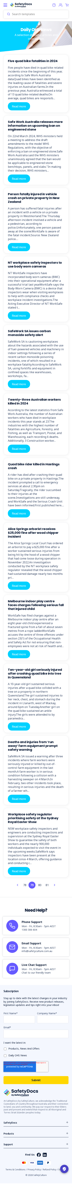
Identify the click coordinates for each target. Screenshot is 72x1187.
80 (39, 885)
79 (32, 885)
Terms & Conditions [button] (15, 1169)
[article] (36, 925)
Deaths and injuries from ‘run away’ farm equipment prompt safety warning (33, 746)
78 (24, 885)
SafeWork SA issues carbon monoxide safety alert (29, 333)
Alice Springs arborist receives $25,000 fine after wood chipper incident (33, 533)
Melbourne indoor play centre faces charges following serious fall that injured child (36, 605)
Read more (19, 106)
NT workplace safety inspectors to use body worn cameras (35, 264)
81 (47, 885)
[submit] (8, 14)
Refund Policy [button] (49, 1169)
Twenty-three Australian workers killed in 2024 (34, 401)
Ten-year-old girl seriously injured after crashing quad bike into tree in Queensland (35, 673)
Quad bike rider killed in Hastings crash (33, 466)
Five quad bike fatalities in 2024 (33, 61)
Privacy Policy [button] (34, 1169)
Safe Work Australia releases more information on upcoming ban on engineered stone (35, 126)
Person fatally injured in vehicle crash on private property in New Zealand (33, 198)
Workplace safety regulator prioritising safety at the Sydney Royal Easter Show (33, 818)
